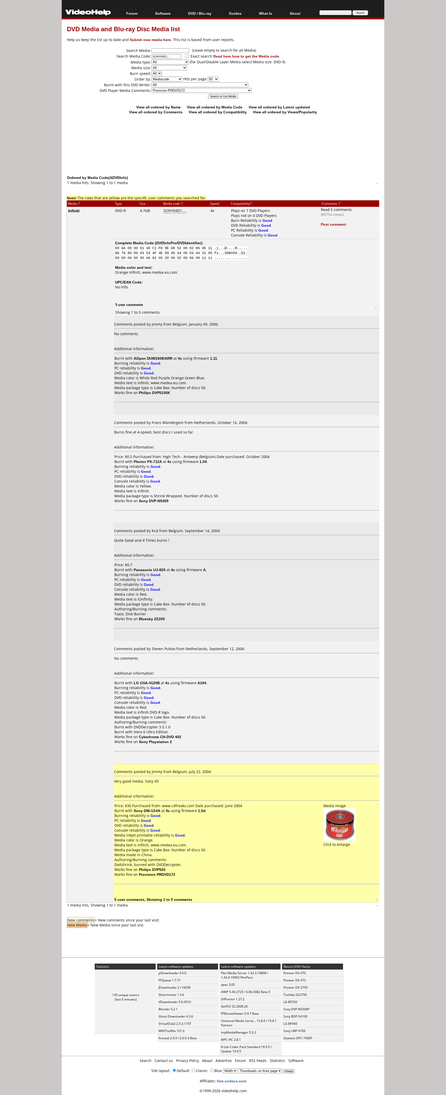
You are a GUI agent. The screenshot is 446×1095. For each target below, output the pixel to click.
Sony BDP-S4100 (295, 1016)
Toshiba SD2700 (295, 994)
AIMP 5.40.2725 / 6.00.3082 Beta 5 (245, 992)
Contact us (164, 1060)
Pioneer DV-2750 (295, 987)
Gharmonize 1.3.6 (171, 994)
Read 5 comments (336, 209)
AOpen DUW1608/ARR (153, 358)
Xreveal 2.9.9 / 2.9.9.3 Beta (177, 1038)
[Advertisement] (223, 153)
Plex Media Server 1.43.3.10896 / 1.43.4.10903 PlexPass (244, 975)
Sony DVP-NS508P (296, 1009)
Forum (132, 13)
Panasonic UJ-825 (149, 569)
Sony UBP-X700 (294, 1031)
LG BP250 (290, 1002)
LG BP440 (290, 1023)
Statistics (277, 1060)
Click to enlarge (336, 844)
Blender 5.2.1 (168, 1009)
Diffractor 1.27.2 (232, 999)
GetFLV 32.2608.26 (234, 1006)
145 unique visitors (125, 995)
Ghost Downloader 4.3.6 (175, 1016)
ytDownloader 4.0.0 (172, 973)
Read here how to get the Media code (246, 56)
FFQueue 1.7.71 (169, 980)
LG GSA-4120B (147, 682)
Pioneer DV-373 (294, 980)
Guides (235, 13)
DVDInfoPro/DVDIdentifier (178, 242)
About (207, 1060)
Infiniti (73, 210)
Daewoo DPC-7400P (297, 1038)
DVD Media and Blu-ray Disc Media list (123, 29)
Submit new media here (150, 39)
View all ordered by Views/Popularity (285, 111)
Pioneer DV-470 (294, 973)
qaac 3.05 (228, 984)
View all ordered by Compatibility (218, 111)
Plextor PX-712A (148, 461)
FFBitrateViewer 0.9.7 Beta (240, 1013)
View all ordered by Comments (155, 111)
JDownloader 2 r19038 (174, 987)
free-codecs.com (231, 1080)
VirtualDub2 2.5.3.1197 (174, 1023)
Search (146, 1060)
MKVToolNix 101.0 (171, 1031)
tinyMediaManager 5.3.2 (238, 1032)
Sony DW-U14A (147, 810)
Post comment (333, 224)
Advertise (224, 1060)
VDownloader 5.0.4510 (174, 1002)
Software (163, 13)
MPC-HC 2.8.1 (231, 1039)
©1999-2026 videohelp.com (223, 1090)
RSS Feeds (258, 1060)
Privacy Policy (187, 1060)
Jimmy (157, 324)
